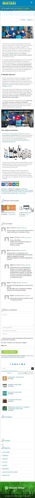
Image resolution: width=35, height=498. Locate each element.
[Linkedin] (13, 184)
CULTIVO (4, 462)
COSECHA (5, 459)
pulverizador (8, 191)
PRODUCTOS (4, 190)
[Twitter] (6, 184)
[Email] (17, 184)
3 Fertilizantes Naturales (14, 399)
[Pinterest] (19, 364)
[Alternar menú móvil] (31, 2)
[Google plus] (10, 184)
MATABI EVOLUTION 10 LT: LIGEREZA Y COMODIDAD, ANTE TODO (19, 407)
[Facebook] (3, 184)
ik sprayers (30, 190)
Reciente (9, 373)
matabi (3, 191)
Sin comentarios (23, 215)
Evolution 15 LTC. (7, 86)
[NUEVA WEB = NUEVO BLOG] (5, 377)
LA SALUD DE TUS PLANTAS (10, 472)
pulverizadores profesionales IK (11, 135)
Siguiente (29, 19)
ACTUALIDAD (24, 189)
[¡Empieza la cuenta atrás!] (5, 392)
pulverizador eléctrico (17, 191)
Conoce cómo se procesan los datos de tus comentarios (17, 356)
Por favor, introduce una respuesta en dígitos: (14, 342)
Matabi (5, 189)
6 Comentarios (22, 193)
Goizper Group (13, 53)
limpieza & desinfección (8, 141)
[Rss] (24, 364)
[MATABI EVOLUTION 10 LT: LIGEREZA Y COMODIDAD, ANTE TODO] (5, 407)
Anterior (23, 19)
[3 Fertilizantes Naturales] (5, 399)
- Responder (24, 228)
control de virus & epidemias (21, 140)
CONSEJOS (5, 455)
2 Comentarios (12, 214)
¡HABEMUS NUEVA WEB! (25, 212)
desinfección (17, 190)
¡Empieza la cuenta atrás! (15, 392)
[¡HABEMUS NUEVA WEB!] (5, 384)
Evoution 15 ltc (24, 190)
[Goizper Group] (14, 487)
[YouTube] (15, 364)
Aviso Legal (27, 496)
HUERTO (4, 465)
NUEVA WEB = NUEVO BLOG (8, 212)
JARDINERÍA (5, 469)
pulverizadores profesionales (11, 193)
